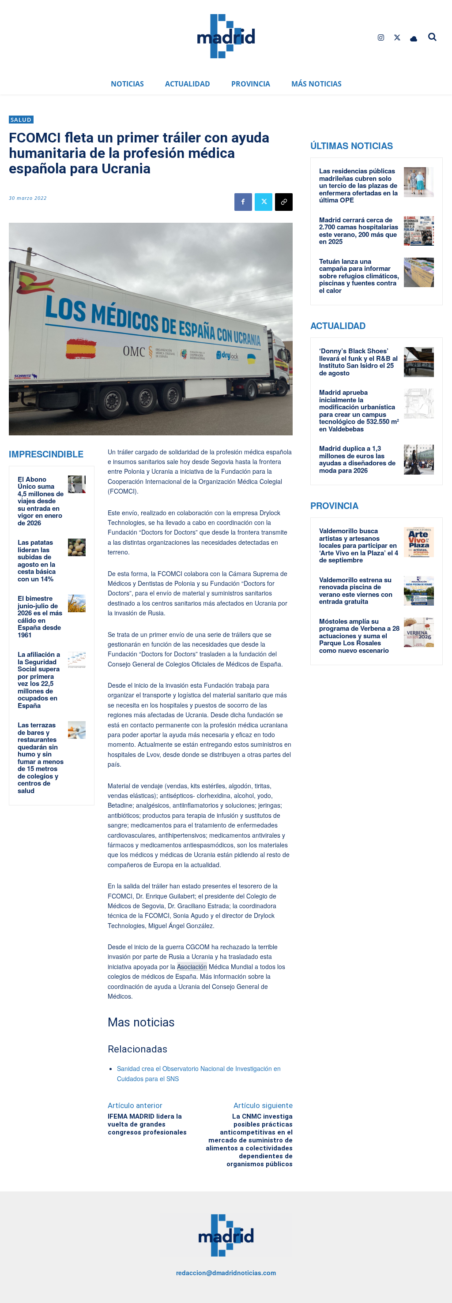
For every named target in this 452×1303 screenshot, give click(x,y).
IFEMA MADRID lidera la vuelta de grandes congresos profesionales (147, 1124)
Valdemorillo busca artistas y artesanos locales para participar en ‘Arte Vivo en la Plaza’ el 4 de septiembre (358, 545)
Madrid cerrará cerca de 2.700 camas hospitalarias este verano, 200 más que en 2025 (358, 231)
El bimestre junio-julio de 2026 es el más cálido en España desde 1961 (40, 616)
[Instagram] (381, 38)
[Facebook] (243, 202)
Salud (21, 120)
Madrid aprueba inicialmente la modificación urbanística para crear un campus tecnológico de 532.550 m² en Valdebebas (359, 410)
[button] (432, 36)
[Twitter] (397, 38)
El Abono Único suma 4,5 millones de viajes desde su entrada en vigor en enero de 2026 (41, 501)
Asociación (192, 966)
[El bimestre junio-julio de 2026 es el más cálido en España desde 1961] (77, 603)
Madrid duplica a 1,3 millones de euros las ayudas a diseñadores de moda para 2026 (357, 459)
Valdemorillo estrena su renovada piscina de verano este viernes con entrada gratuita (355, 591)
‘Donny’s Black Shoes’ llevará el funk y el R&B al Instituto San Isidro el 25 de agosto (358, 362)
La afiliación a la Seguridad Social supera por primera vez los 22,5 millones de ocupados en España (39, 679)
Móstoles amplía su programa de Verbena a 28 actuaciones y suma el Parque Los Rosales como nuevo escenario (359, 635)
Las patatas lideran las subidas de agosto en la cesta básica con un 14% (37, 560)
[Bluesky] (414, 38)
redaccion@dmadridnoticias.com (226, 1272)
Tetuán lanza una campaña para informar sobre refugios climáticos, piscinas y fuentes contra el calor (359, 275)
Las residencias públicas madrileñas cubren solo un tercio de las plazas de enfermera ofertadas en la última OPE (358, 185)
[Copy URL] (284, 202)
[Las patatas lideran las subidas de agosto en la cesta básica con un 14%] (77, 547)
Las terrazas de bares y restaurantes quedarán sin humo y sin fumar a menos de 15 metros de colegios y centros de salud (41, 757)
